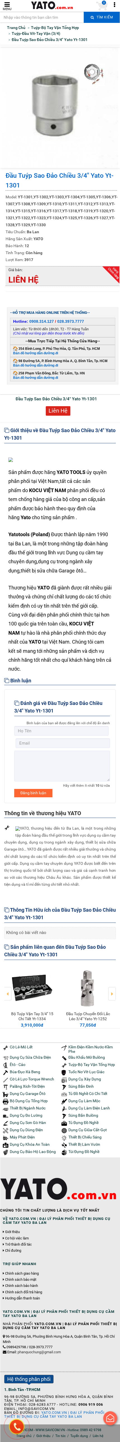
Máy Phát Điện (22, 1137)
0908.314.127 (41, 321)
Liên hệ (98, 1436)
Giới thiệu (12, 1232)
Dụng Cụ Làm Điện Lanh (89, 1108)
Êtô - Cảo (17, 1065)
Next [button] (112, 990)
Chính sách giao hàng (22, 1273)
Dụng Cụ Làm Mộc (84, 1101)
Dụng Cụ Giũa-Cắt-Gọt (87, 1130)
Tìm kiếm (104, 17)
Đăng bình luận (33, 793)
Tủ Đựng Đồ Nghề (83, 1123)
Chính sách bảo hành (21, 1286)
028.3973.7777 (70, 321)
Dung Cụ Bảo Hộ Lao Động (33, 1152)
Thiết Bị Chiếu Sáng (85, 1137)
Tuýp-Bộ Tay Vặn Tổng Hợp (91, 1065)
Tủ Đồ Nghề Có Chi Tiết (87, 1094)
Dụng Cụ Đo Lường (26, 1115)
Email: (34, 1352)
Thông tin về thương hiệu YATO (42, 813)
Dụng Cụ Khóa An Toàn (30, 1144)
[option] (32, 996)
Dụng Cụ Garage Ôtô (27, 1094)
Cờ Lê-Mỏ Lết (21, 1047)
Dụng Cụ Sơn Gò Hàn (28, 1123)
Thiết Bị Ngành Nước (27, 1108)
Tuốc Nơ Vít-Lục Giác (86, 1072)
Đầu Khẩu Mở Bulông (86, 1057)
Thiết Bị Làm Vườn (84, 1144)
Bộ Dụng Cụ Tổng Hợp (29, 1101)
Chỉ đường (13, 1251)
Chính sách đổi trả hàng (23, 1292)
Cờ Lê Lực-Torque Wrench (32, 1079)
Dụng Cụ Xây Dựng (84, 1079)
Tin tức (60, 1436)
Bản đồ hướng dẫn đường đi (35, 353)
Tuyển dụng (79, 1436)
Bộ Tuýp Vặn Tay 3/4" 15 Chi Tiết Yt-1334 (32, 1016)
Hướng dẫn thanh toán (22, 1298)
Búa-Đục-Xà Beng (25, 1072)
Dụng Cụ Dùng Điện (26, 1130)
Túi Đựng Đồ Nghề (83, 1152)
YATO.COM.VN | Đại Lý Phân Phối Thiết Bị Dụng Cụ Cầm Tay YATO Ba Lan (54, 1414)
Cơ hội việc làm (17, 1238)
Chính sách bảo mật (20, 1280)
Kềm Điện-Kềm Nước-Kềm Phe (90, 1049)
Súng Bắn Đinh (81, 1086)
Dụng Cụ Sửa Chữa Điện (30, 1057)
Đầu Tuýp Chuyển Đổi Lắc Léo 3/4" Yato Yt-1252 (88, 1016)
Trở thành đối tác (18, 1244)
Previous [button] (8, 990)
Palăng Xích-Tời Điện (27, 1086)
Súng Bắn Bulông (83, 1115)
